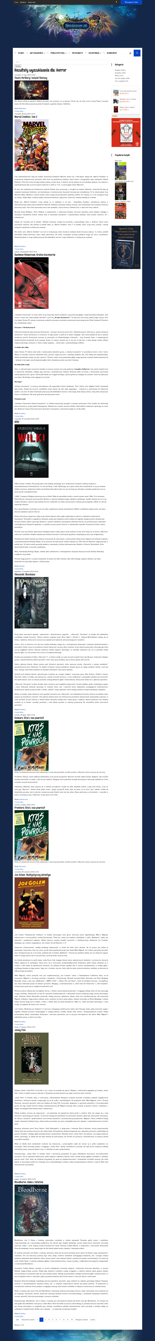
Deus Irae (118, 161)
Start (21, 53)
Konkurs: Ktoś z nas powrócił (29, 718)
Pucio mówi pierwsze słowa (128, 91)
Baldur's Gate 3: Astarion (127, 107)
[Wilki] (32, 451)
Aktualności (36, 53)
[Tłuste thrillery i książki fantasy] (32, 90)
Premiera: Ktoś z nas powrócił (30, 807)
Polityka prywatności (89, 1334)
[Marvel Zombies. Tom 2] (32, 145)
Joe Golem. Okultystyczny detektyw (33, 874)
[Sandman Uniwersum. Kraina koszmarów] (32, 283)
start (17, 1320)
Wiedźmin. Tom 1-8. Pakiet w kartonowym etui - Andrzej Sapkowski (129, 99)
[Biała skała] (126, 247)
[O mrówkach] (126, 132)
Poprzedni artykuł (28, 1320)
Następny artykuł (82, 1320)
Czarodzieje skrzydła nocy (124, 181)
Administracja (72, 1334)
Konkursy (112, 53)
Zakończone (23, 799)
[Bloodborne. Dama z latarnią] (32, 1210)
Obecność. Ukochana (25, 574)
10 (72, 1320)
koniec (93, 1320)
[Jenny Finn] (32, 1058)
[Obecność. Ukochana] (32, 602)
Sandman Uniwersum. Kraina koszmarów (35, 254)
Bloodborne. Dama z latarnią (29, 1182)
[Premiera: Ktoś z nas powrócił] (32, 835)
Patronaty (77, 53)
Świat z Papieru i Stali (122, 201)
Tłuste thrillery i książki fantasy (31, 78)
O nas (16, 2)
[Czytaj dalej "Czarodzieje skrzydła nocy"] (120, 191)
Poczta (61, 1334)
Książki (22, 566)
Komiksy (22, 246)
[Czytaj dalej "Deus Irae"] (120, 171)
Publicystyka (57, 53)
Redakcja (23, 2)
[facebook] (116, 2)
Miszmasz (22, 108)
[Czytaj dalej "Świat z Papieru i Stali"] (120, 211)
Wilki (17, 421)
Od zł (124, 93)
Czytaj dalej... (19, 111)
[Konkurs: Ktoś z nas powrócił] (32, 745)
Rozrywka (94, 53)
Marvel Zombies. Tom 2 (26, 116)
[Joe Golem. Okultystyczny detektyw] (32, 903)
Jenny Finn (20, 1030)
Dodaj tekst (31, 2)
